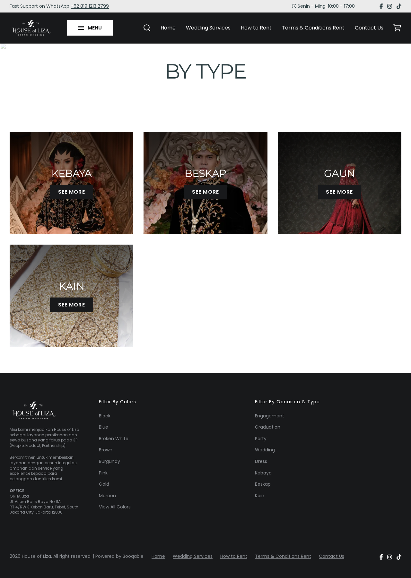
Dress (261, 461)
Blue (103, 427)
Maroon (107, 495)
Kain (259, 495)
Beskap (263, 484)
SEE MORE (71, 192)
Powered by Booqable (119, 556)
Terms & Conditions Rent (313, 27)
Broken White (113, 438)
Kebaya (263, 473)
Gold (104, 484)
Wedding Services (208, 27)
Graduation (267, 427)
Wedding (265, 450)
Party (261, 438)
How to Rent (256, 27)
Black (104, 416)
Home (168, 27)
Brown (105, 450)
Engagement (269, 416)
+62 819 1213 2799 (90, 6)
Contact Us (369, 27)
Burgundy (109, 461)
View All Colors (115, 507)
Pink (103, 473)
